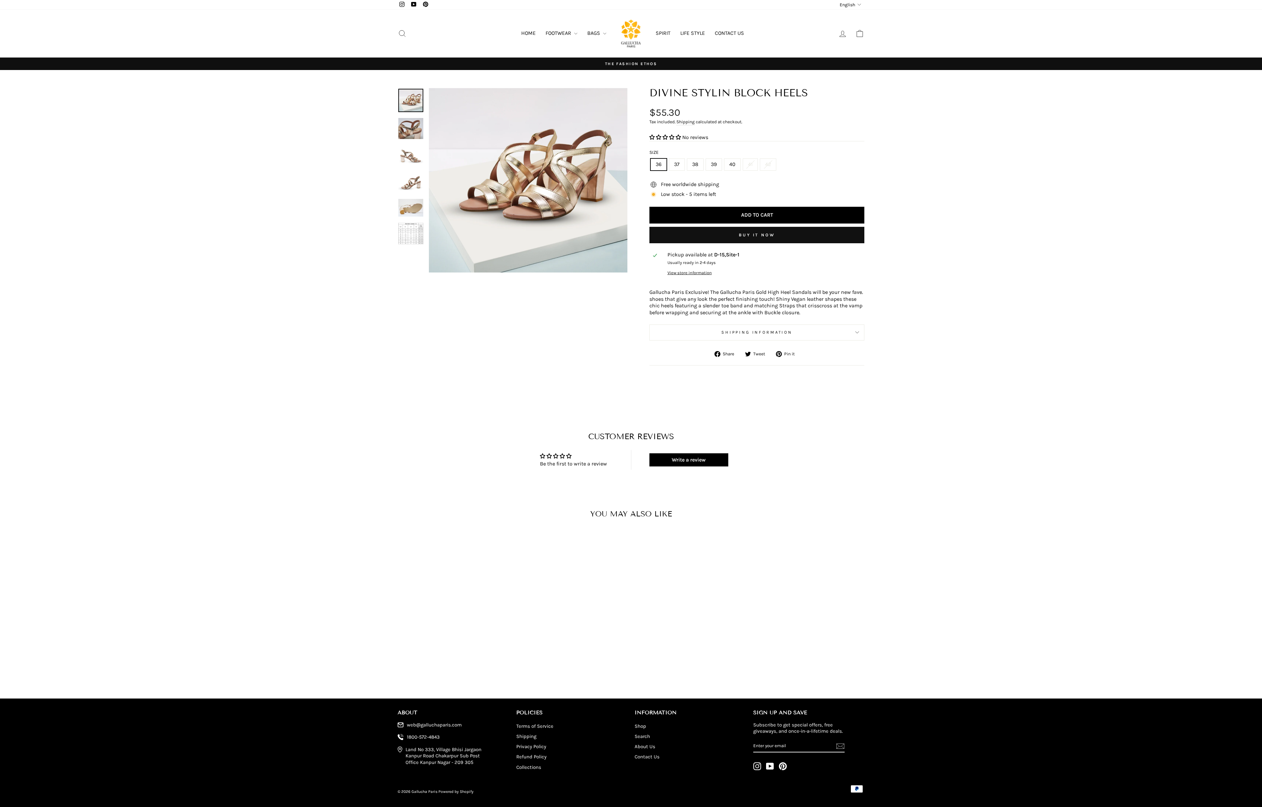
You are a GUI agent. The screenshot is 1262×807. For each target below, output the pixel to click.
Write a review (689, 460)
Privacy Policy (531, 746)
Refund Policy (531, 757)
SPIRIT (663, 33)
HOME (528, 33)
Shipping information (756, 332)
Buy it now (757, 234)
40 (732, 164)
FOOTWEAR (559, 33)
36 (659, 164)
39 (714, 164)
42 (768, 164)
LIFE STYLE (692, 33)
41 (750, 164)
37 (677, 164)
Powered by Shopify (456, 791)
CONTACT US (729, 33)
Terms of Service (534, 726)
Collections (528, 767)
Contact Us (647, 757)
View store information (689, 272)
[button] (665, 137)
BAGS (594, 33)
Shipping (685, 121)
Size (654, 152)
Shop (640, 726)
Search (642, 736)
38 (695, 164)
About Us (645, 746)
